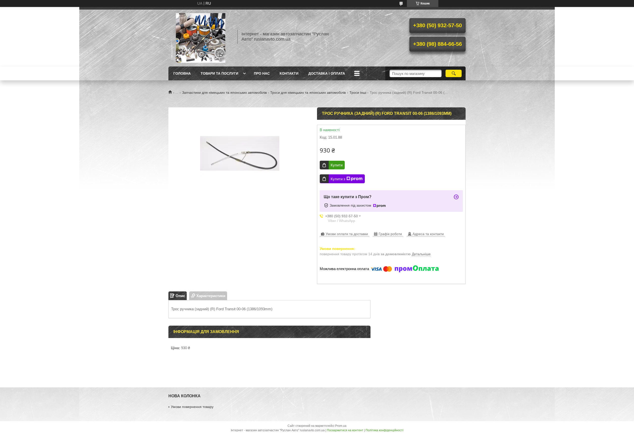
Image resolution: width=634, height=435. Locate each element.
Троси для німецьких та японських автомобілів (308, 92)
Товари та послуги (219, 73)
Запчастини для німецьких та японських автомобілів (224, 92)
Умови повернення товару (192, 407)
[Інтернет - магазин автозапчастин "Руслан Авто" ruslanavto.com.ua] (200, 37)
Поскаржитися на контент (345, 430)
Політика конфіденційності (384, 430)
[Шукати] (454, 73)
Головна (182, 73)
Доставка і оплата (326, 73)
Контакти (289, 73)
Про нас (262, 73)
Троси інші (357, 92)
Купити (337, 165)
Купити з (338, 179)
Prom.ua (340, 426)
